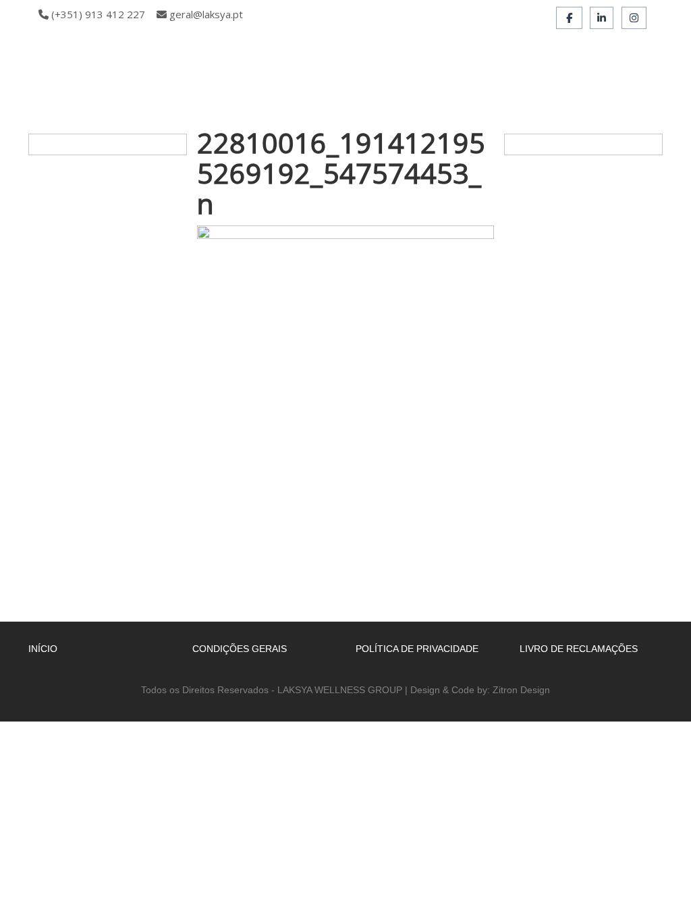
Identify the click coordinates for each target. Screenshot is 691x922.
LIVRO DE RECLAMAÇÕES (579, 648)
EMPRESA (270, 69)
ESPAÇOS (455, 69)
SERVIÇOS (522, 69)
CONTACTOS (226, 94)
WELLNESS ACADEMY (363, 69)
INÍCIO (211, 69)
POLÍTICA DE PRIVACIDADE (417, 648)
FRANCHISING (598, 69)
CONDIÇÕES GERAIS (239, 648)
